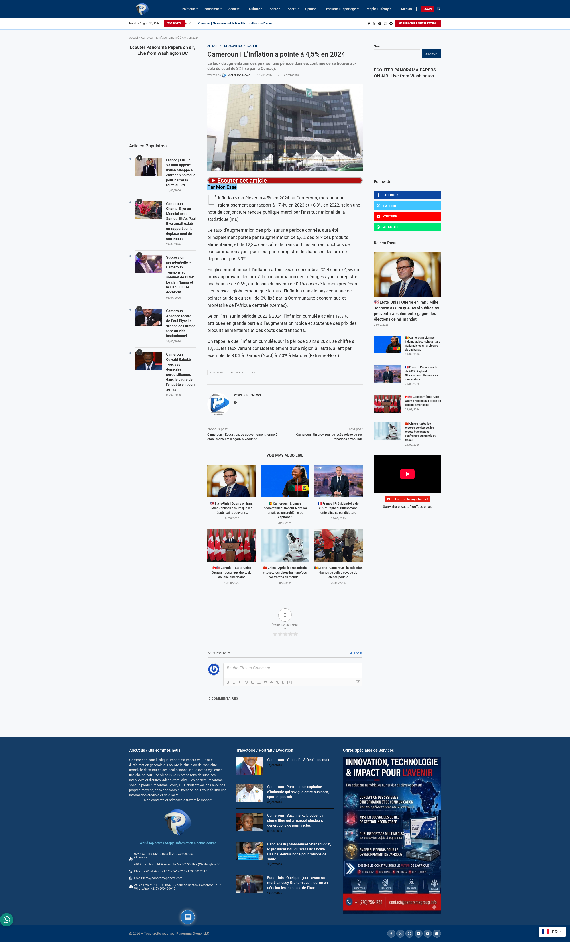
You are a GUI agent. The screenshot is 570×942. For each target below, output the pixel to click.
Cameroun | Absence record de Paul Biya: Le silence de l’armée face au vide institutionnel (180, 323)
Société (234, 9)
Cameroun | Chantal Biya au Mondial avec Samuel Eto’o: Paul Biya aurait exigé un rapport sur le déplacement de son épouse (181, 221)
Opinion (310, 9)
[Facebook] (369, 23)
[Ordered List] (253, 682)
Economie (211, 9)
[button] (190, 23)
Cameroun (217, 372)
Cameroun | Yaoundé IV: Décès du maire (299, 760)
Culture (254, 9)
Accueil (133, 37)
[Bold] (228, 682)
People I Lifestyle (378, 9)
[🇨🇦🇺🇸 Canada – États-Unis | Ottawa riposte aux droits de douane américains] (231, 545)
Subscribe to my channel (409, 499)
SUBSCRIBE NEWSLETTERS (419, 23)
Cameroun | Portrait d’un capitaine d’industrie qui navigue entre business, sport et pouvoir (298, 792)
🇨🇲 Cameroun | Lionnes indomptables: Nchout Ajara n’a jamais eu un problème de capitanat (422, 343)
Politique (188, 9)
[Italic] (234, 682)
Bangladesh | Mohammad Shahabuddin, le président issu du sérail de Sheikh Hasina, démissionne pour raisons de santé (299, 851)
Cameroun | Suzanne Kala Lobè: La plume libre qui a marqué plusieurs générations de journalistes (295, 820)
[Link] (278, 682)
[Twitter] (374, 23)
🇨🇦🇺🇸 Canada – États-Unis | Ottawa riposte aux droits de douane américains (232, 572)
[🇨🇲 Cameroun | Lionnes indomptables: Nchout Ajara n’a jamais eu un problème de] (285, 481)
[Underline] (240, 682)
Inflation (237, 372)
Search (379, 46)
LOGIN (428, 8)
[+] (289, 682)
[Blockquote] (265, 682)
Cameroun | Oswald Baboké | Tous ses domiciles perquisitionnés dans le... (241, 23)
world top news (247, 395)
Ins (253, 372)
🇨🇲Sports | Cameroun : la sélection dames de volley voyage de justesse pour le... (338, 572)
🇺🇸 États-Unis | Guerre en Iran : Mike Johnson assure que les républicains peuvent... (231, 508)
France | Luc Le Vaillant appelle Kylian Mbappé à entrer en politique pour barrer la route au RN (180, 172)
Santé (274, 9)
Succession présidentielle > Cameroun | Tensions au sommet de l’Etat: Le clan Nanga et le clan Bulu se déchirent (180, 274)
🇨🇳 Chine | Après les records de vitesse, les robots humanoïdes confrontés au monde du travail (420, 432)
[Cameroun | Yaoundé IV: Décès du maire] (249, 766)
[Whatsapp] (385, 23)
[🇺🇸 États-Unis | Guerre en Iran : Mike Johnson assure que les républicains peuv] (231, 481)
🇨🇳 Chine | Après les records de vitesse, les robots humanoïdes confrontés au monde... (285, 572)
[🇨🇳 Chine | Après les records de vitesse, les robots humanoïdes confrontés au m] (285, 545)
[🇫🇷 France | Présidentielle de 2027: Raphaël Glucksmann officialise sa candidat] (338, 481)
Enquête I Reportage (341, 9)
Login (358, 653)
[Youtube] (380, 23)
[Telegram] (391, 23)
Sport (292, 9)
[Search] (438, 9)
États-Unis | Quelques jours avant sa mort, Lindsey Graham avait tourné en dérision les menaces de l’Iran (297, 883)
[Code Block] (271, 682)
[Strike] (246, 682)
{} (283, 682)
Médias (406, 9)
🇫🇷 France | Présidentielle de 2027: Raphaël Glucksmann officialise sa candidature (338, 508)
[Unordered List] (259, 682)
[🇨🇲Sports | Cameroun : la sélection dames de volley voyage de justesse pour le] (338, 545)
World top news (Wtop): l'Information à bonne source (178, 843)
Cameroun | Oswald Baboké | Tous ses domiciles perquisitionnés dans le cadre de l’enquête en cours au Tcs (180, 372)
